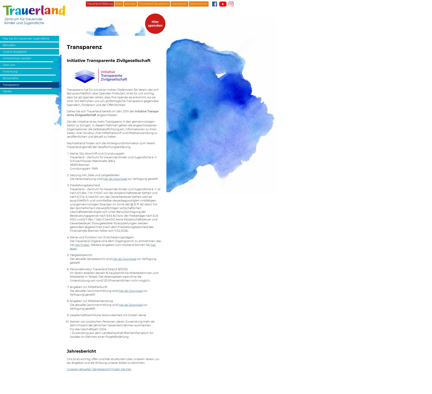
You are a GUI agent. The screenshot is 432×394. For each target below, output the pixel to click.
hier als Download (115, 179)
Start (119, 3)
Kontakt (130, 3)
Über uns (9, 65)
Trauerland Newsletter (154, 3)
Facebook (214, 4)
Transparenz (11, 84)
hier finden (82, 245)
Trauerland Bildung (100, 3)
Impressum (179, 3)
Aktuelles (9, 45)
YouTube (222, 4)
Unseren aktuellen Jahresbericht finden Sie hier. (99, 369)
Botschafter (11, 78)
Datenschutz (199, 3)
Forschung (10, 71)
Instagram (231, 4)
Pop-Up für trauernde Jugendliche (26, 38)
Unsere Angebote (15, 51)
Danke (7, 91)
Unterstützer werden (17, 58)
